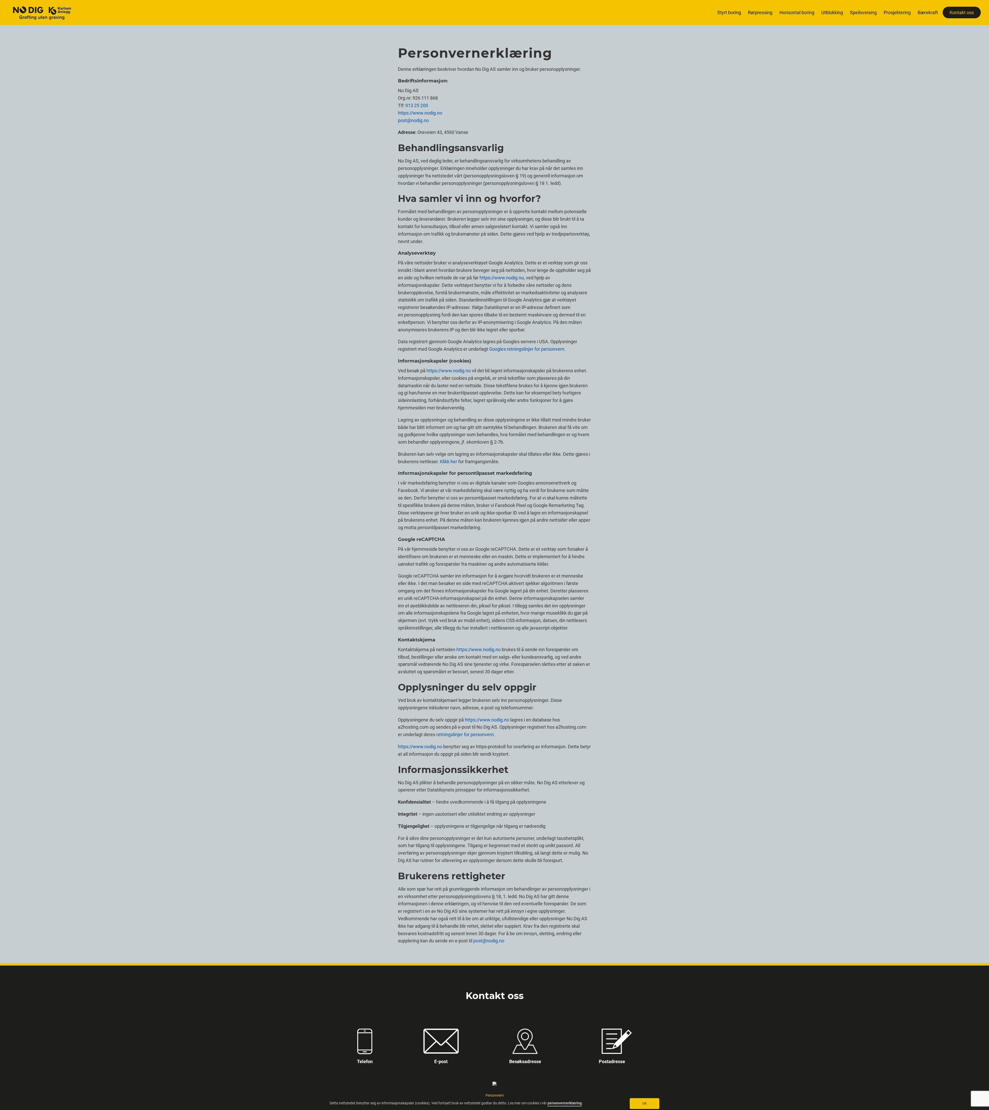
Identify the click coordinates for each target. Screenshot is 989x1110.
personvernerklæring (565, 1103)
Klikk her (448, 461)
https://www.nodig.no (420, 113)
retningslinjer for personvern (465, 734)
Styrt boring (729, 12)
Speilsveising (863, 12)
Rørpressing (760, 12)
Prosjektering (897, 12)
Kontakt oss (962, 12)
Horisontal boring (796, 12)
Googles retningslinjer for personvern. (527, 349)
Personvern (494, 1095)
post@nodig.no (413, 120)
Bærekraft (928, 12)
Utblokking (832, 12)
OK (644, 1103)
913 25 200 (416, 105)
